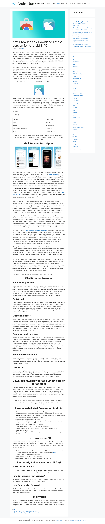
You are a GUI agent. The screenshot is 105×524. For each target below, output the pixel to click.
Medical (74, 112)
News (74, 120)
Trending (75, 146)
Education (75, 76)
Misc (73, 115)
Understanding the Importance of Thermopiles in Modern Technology (82, 33)
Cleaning (75, 71)
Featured (75, 83)
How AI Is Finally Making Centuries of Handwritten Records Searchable (82, 23)
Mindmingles (59, 520)
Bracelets (75, 66)
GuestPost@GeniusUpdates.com (78, 520)
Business (75, 69)
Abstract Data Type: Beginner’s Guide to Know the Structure (28, 512)
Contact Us (48, 3)
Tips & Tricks (76, 137)
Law (73, 105)
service (74, 129)
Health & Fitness (77, 93)
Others (79, 3)
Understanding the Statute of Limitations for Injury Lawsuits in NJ (81, 46)
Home (54, 3)
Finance (74, 86)
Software (75, 132)
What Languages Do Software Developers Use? (25, 511)
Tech (89, 3)
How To (63, 3)
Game (74, 88)
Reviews (84, 3)
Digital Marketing (77, 74)
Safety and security (78, 127)
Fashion (74, 81)
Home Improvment (77, 95)
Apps (58, 3)
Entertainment (76, 78)
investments (76, 100)
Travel (74, 144)
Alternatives (75, 57)
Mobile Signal (76, 117)
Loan (73, 110)
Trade (74, 141)
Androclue (39, 3)
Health (74, 91)
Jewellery (75, 103)
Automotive (75, 61)
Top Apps (75, 139)
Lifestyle (71, 3)
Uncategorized (76, 149)
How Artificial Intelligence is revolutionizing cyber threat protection (80, 40)
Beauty (74, 64)
